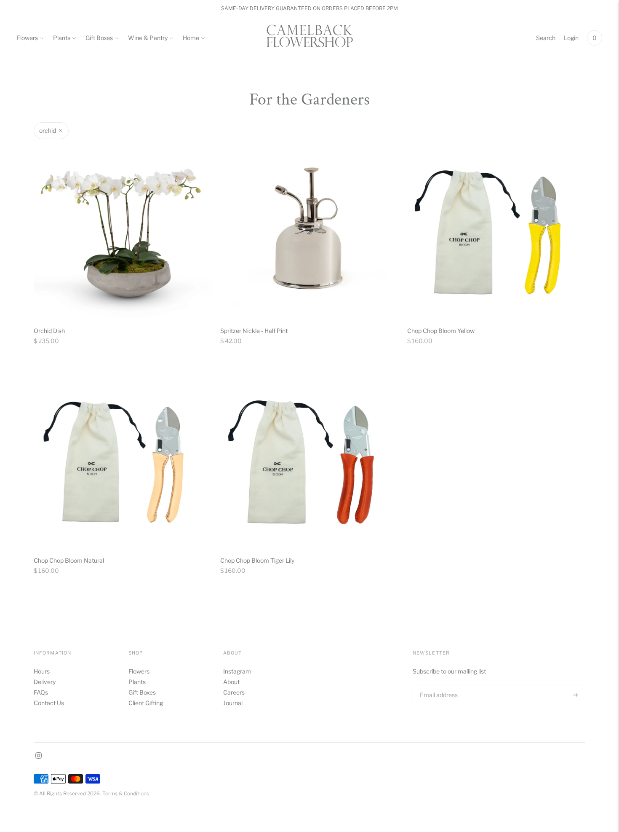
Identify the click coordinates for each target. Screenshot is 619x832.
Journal (233, 702)
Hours (42, 671)
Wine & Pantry (148, 37)
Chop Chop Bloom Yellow (441, 330)
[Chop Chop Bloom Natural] (123, 458)
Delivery (45, 681)
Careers (234, 692)
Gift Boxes (99, 37)
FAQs (41, 692)
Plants (61, 37)
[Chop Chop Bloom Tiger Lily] (309, 458)
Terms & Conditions (125, 793)
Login (571, 37)
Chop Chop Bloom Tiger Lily (257, 560)
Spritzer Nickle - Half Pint (254, 330)
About (231, 681)
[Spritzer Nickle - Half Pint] (309, 228)
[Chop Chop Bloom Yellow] (496, 228)
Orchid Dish (49, 330)
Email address (438, 685)
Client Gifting (145, 702)
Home (191, 37)
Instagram (237, 671)
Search (545, 37)
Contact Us (49, 702)
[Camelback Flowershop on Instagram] (38, 756)
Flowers (27, 37)
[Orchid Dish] (123, 228)
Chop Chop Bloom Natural (69, 560)
